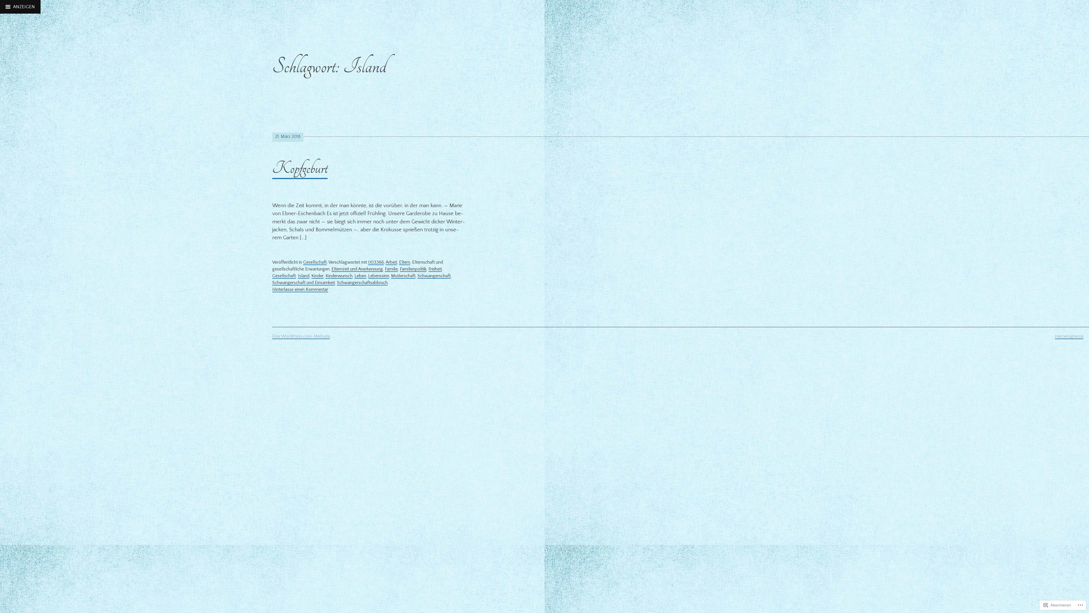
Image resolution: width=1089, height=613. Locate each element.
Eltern (404, 262)
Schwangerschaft (434, 275)
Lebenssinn (378, 275)
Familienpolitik (413, 269)
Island (303, 275)
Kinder (317, 275)
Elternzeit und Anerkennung (357, 269)
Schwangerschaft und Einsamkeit (303, 282)
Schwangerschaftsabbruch (362, 282)
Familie (391, 269)
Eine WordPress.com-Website (301, 336)
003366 (376, 262)
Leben (360, 275)
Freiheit (435, 269)
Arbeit (391, 262)
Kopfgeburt (300, 168)
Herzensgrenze (1069, 336)
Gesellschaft (315, 262)
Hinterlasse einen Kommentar (300, 289)
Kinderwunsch (339, 275)
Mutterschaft (403, 275)
